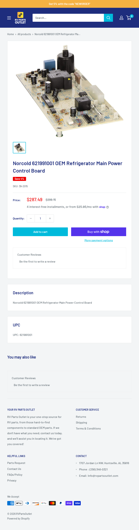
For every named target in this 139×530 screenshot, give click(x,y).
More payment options (99, 240)
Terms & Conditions (88, 428)
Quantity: (19, 218)
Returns (81, 416)
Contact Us (14, 468)
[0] (129, 18)
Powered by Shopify (18, 518)
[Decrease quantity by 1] (31, 218)
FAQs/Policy (14, 474)
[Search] (108, 18)
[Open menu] (9, 17)
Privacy (11, 480)
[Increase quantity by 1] (50, 218)
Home (10, 34)
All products (24, 34)
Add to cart (40, 231)
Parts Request (16, 462)
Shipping (81, 422)
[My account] (121, 18)
